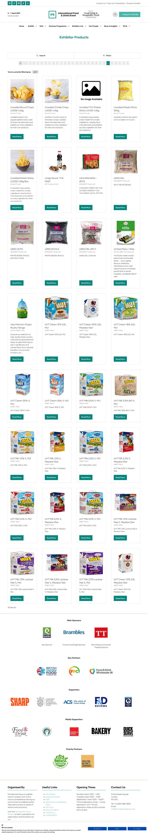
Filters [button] (109, 55)
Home (21, 26)
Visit (41, 26)
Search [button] (43, 55)
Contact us (50, 812)
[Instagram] (14, 3)
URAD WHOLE (52, 249)
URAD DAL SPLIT (87, 249)
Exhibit (31, 26)
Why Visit (49, 807)
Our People (93, 26)
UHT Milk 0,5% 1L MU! (90, 400)
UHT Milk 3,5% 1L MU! (90, 519)
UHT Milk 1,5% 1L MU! (20, 458)
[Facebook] (19, 3)
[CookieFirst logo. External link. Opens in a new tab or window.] (2, 825)
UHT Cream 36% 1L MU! (57, 400)
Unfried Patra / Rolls (124, 249)
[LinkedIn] (10, 3)
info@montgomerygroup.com (123, 809)
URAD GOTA (16, 249)
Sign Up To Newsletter (116, 3)
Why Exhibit (50, 794)
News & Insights (110, 26)
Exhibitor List (77, 26)
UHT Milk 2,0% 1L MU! (90, 458)
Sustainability (51, 815)
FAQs (48, 799)
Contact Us (100, 3)
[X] (28, 3)
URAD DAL (119, 178)
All (20, 63)
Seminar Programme (58, 26)
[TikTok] (23, 3)
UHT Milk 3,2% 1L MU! (21, 519)
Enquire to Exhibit (133, 3)
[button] (115, 14)
